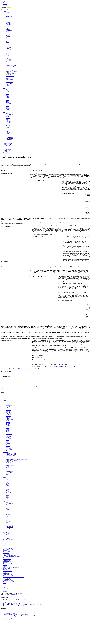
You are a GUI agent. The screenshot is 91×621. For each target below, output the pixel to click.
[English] (1, 7)
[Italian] (6, 7)
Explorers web (6, 557)
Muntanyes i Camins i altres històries (11, 567)
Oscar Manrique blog (7, 571)
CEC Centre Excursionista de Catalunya (11, 556)
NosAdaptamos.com (12, 594)
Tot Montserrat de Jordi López (9, 581)
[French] (3, 7)
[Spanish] (8, 7)
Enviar (2, 390)
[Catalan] (10, 7)
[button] (5, 11)
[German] (5, 7)
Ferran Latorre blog (7, 559)
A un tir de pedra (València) (9, 549)
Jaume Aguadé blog (7, 561)
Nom (3, 374)
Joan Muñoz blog (7, 562)
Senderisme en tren (7, 579)
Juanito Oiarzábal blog (8, 563)
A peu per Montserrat (7, 548)
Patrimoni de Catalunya (8, 572)
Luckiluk (5, 565)
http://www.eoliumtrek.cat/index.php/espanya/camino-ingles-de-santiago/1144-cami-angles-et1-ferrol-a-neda (29, 368)
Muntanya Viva (6, 566)
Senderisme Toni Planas (8, 580)
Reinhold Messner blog (8, 574)
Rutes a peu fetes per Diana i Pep (10, 575)
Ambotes (5, 550)
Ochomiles (5, 569)
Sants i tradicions (6, 578)
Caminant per (6, 553)
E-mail (6, 376)
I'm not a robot (5, 388)
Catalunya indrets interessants (9, 555)
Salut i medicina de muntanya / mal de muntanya (13, 577)
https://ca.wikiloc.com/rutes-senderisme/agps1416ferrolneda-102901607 (63, 366)
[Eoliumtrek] (6, 9)
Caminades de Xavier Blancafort (10, 551)
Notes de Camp (6, 568)
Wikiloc (4, 583)
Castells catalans (6, 554)
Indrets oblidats (6, 560)
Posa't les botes (6, 573)
